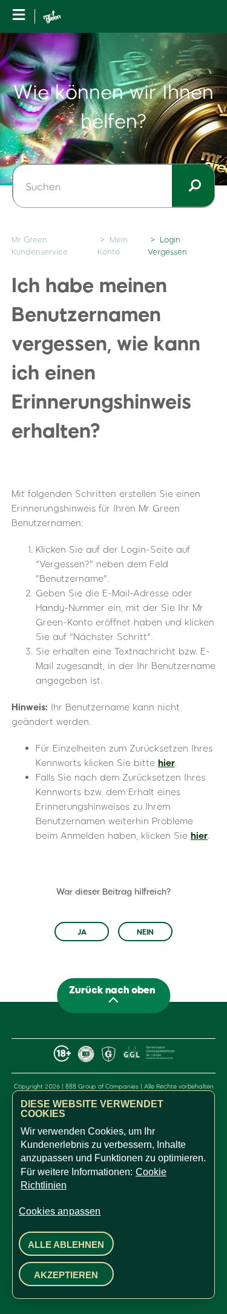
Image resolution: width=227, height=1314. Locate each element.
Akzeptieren (66, 1275)
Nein (145, 931)
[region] (113, 1194)
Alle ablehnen (66, 1244)
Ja (82, 931)
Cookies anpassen (60, 1211)
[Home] (52, 16)
